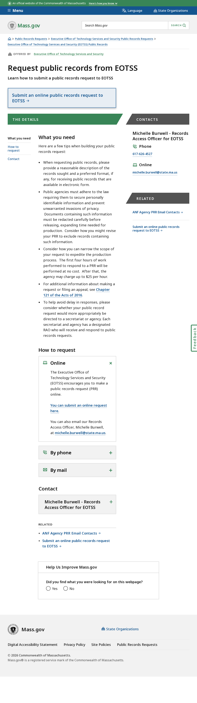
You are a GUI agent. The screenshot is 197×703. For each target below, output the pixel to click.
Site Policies (101, 644)
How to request (14, 149)
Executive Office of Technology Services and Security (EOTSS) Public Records (58, 44)
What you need (19, 138)
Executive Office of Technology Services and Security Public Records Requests (102, 39)
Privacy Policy (74, 644)
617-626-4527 (142, 154)
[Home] (9, 38)
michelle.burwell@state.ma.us (80, 432)
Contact (13, 159)
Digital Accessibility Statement (33, 644)
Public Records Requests (31, 39)
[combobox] (135, 25)
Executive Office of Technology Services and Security (69, 54)
